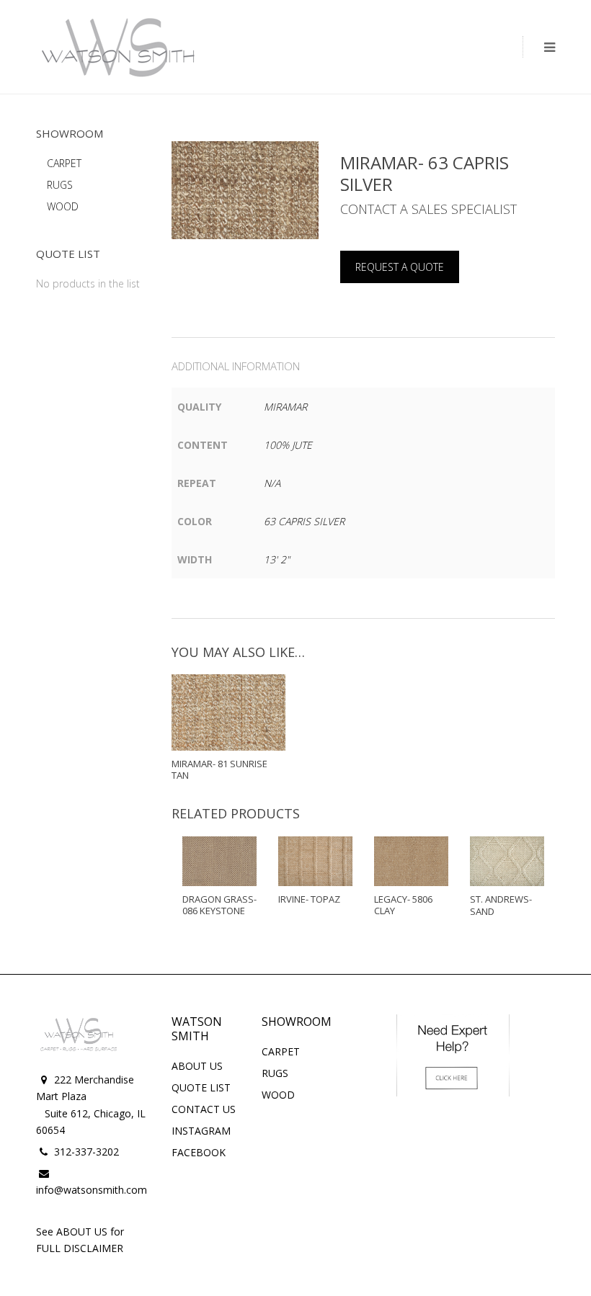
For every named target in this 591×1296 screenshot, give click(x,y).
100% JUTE (288, 445)
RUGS (60, 185)
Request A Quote (399, 267)
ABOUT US (197, 1066)
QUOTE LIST (201, 1087)
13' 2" (277, 559)
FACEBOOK (199, 1152)
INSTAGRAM (201, 1131)
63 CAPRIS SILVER (304, 521)
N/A (272, 483)
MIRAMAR (285, 407)
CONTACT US (204, 1109)
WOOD (63, 206)
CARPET (64, 163)
